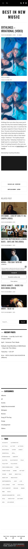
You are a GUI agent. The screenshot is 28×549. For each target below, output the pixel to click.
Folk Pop (5, 463)
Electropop (14, 460)
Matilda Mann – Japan (14, 189)
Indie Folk (18, 474)
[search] (7, 3)
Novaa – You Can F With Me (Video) (11, 263)
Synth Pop (11, 498)
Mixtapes (4, 410)
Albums (3, 395)
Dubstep (15, 456)
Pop (14, 484)
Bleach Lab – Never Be (14, 184)
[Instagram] (26, 3)
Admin (20, 35)
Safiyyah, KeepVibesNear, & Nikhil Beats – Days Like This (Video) (14, 240)
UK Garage (10, 502)
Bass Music (5, 449)
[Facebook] (23, 3)
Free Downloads (7, 467)
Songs (3, 421)
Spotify (3, 148)
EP (2, 399)
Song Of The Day (6, 417)
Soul (3, 498)
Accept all (14, 272)
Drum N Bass (6, 456)
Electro (4, 460)
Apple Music (20, 146)
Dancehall (5, 453)
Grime (15, 470)
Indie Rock (14, 477)
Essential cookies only (14, 277)
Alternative (14, 442)
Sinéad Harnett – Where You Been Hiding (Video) (12, 286)
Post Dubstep (6, 488)
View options (14, 281)
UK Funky (20, 498)
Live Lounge (6, 484)
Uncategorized (5, 425)
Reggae (16, 488)
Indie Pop (9, 80)
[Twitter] (21, 3)
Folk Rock (14, 463)
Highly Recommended (8, 406)
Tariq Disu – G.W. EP (7, 352)
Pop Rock (21, 484)
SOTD (18, 495)
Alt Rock (20, 446)
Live (21, 481)
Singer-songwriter (8, 495)
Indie (10, 474)
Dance (20, 449)
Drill (13, 453)
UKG (3, 502)
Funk (17, 467)
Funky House (6, 470)
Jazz (15, 481)
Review (3, 414)
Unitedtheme (20, 545)
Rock (9, 491)
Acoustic (5, 442)
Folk (22, 460)
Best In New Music (14, 14)
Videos (7, 77)
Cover (14, 449)
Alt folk (5, 446)
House (4, 474)
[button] (25, 266)
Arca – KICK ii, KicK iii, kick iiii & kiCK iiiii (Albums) (13, 356)
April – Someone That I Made (10, 342)
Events (3, 403)
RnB (3, 491)
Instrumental (6, 481)
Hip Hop (22, 470)
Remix (23, 488)
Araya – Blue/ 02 (7, 308)
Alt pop (12, 446)
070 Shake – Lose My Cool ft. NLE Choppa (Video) (13, 217)
